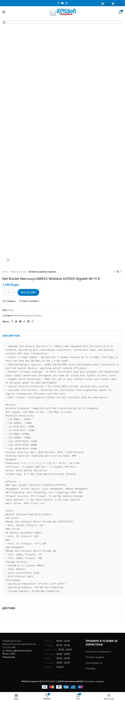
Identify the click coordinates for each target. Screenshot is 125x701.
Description (11, 336)
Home (5, 271)
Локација (90, 668)
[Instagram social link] (66, 3)
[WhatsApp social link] (24, 321)
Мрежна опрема (18, 271)
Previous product (114, 271)
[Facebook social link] (58, 3)
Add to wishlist (30, 301)
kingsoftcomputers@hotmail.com (19, 644)
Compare (10, 301)
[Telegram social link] (28, 321)
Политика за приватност (98, 651)
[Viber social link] (33, 321)
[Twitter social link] (16, 321)
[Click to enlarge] (8, 260)
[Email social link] (62, 3)
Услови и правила (95, 657)
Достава (8, 608)
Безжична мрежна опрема (42, 271)
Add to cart (28, 292)
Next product (121, 271)
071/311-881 (9, 647)
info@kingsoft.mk (11, 640)
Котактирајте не (94, 662)
